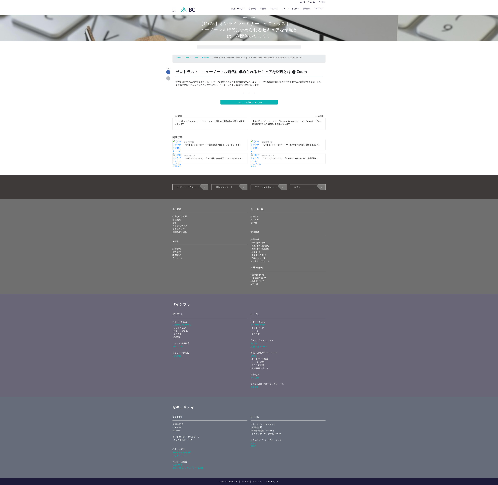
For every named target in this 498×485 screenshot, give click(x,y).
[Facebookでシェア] (168, 72)
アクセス (322, 2)
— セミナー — (249, 17)
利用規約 (245, 482)
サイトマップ (258, 482)
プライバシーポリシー (228, 482)
